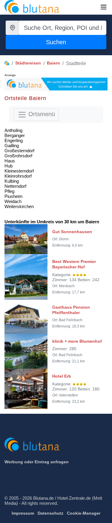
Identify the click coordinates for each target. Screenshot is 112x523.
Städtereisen (28, 63)
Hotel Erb (61, 376)
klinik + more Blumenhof (77, 341)
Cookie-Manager (83, 513)
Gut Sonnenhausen (72, 231)
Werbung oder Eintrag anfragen (36, 461)
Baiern (53, 63)
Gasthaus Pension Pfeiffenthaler (71, 310)
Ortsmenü (41, 114)
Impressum (23, 513)
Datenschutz (50, 513)
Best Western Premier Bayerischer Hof (74, 264)
